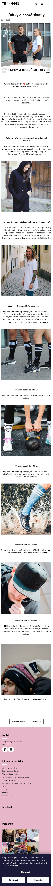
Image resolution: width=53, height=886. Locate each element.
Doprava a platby (9, 780)
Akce (4, 786)
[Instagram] (11, 749)
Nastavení (25, 872)
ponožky (10, 232)
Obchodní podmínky (10, 774)
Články (4, 789)
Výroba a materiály (9, 768)
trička (22, 238)
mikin (13, 151)
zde (16, 865)
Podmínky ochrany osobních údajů (15, 777)
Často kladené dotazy (10, 771)
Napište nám (7, 796)
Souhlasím (38, 880)
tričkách (37, 319)
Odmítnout (13, 880)
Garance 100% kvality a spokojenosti (17, 783)
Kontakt (5, 793)
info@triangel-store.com (12, 742)
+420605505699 (8, 744)
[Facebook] (5, 749)
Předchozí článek (18, 722)
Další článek (36, 722)
